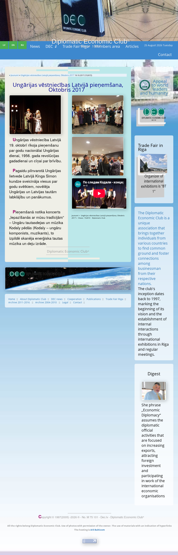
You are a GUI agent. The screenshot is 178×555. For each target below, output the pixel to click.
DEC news (57, 299)
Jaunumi (15, 75)
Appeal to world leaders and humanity (154, 87)
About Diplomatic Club (33, 299)
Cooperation (74, 299)
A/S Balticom (97, 529)
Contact (77, 302)
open (167, 76)
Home (11, 299)
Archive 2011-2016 (19, 302)
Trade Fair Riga (114, 299)
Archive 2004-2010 (46, 302)
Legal (65, 302)
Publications (94, 299)
